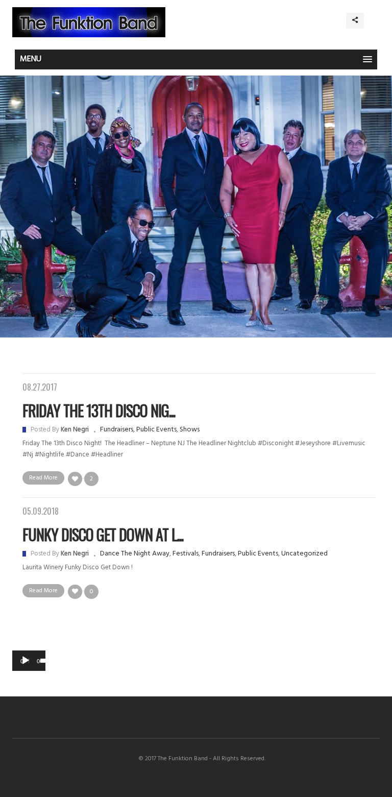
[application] (28, 660)
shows (190, 430)
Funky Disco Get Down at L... (102, 534)
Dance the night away (134, 554)
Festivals (186, 554)
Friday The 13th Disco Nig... (98, 410)
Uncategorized (304, 554)
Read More (43, 478)
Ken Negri (75, 429)
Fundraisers (116, 430)
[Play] (25, 661)
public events (156, 430)
